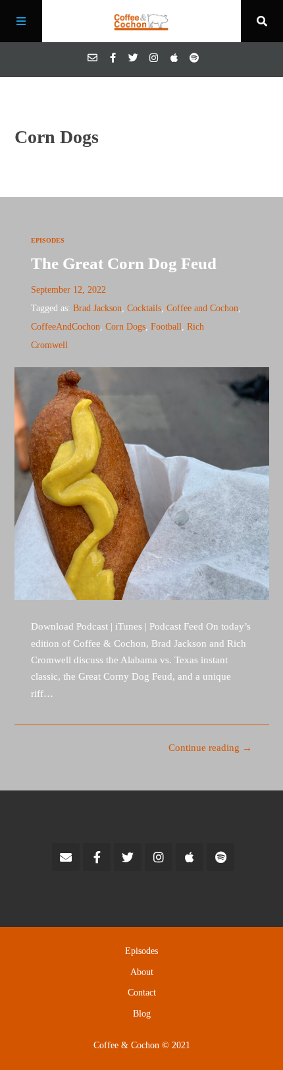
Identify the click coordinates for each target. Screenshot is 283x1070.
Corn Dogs (125, 326)
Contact (142, 992)
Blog (142, 1014)
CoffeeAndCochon (65, 326)
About (141, 972)
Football (166, 326)
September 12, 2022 (68, 289)
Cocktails (144, 308)
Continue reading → (210, 747)
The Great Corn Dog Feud (124, 263)
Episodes (47, 240)
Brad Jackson (97, 308)
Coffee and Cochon (202, 308)
